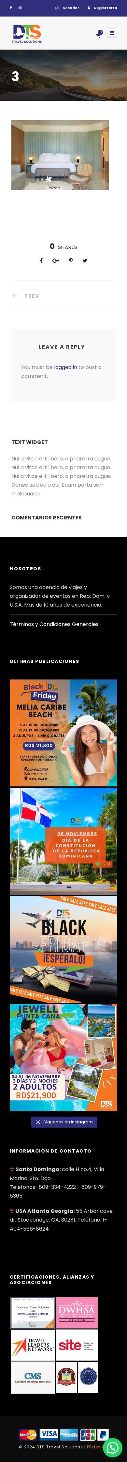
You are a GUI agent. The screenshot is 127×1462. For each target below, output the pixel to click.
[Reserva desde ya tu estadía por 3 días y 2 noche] (63, 1057)
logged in (65, 367)
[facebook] (11, 7)
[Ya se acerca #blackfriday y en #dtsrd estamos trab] (63, 949)
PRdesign (97, 1447)
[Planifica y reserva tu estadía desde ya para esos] (63, 732)
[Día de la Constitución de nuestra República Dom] (63, 841)
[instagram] (20, 7)
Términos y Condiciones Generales (54, 624)
